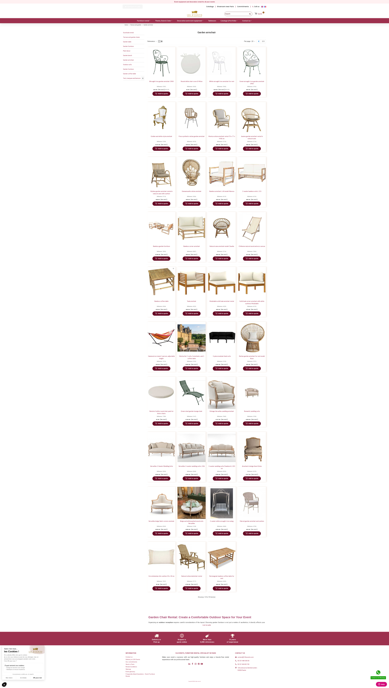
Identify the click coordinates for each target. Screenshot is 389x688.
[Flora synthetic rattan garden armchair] (191, 118)
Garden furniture (128, 46)
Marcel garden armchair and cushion (252, 521)
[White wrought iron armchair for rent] (222, 63)
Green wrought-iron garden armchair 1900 (251, 82)
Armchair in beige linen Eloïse (252, 466)
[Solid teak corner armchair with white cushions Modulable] (252, 283)
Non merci (9, 678)
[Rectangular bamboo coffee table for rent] (222, 558)
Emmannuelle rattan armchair (191, 191)
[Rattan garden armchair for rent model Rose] (252, 338)
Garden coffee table (129, 74)
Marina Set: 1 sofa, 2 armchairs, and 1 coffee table (191, 357)
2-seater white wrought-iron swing (222, 521)
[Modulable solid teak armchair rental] (222, 283)
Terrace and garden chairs (131, 37)
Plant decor (126, 51)
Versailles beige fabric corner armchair (161, 521)
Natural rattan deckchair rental (191, 576)
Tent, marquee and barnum (132, 78)
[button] (133, 7)
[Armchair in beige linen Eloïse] (252, 448)
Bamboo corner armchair (191, 246)
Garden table (127, 42)
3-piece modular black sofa (222, 356)
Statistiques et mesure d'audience (15, 669)
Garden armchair (128, 60)
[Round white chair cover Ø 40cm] (191, 63)
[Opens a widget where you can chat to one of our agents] (381, 684)
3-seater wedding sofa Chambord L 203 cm (221, 467)
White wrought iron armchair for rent (221, 81)
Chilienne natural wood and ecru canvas (252, 246)
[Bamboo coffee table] (161, 283)
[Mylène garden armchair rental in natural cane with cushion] (161, 173)
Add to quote (163, 94)
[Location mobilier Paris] (194, 14)
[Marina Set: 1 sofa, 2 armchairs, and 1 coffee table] (191, 338)
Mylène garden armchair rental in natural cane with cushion (161, 192)
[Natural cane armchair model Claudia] (222, 228)
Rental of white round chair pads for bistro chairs (161, 412)
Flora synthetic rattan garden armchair (192, 136)
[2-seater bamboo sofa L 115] (252, 173)
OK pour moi (37, 678)
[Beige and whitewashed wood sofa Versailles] (191, 503)
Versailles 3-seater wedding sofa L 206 (191, 466)
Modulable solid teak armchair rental (221, 301)
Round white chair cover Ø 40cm (191, 81)
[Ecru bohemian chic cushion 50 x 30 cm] (161, 558)
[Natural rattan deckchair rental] (191, 558)
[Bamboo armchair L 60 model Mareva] (222, 173)
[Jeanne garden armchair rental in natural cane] (252, 118)
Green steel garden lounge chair (191, 411)
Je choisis (23, 678)
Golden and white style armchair (161, 136)
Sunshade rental (128, 32)
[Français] (265, 7)
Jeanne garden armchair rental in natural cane (252, 137)
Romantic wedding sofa (252, 411)
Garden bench (127, 55)
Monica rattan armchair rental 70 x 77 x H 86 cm (221, 137)
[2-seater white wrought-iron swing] (222, 503)
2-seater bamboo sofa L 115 (251, 191)
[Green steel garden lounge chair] (191, 393)
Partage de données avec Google (15, 667)
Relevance (151, 41)
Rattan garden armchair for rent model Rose (252, 357)
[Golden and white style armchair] (161, 118)
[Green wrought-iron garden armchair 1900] (252, 63)
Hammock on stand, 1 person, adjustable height (161, 357)
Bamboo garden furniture (161, 246)
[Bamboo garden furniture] (161, 228)
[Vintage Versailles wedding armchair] (222, 393)
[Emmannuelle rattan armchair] (191, 173)
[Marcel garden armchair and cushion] (252, 503)
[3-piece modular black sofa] (222, 338)
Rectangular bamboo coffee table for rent (221, 577)
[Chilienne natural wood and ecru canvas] (252, 228)
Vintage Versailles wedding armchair (221, 411)
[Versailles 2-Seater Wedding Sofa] (161, 448)
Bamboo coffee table (161, 301)
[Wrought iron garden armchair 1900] (161, 63)
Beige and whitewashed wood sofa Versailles (191, 522)
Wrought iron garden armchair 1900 (161, 81)
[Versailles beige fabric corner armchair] (161, 503)
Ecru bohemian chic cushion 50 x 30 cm (161, 576)
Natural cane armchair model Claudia (221, 246)
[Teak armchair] (191, 283)
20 (253, 41)
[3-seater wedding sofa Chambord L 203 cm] (222, 448)
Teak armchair (191, 301)
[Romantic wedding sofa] (252, 393)
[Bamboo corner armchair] (191, 228)
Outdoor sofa (127, 64)
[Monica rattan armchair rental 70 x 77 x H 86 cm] (222, 118)
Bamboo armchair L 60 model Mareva (221, 191)
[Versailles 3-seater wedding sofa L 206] (191, 448)
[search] (250, 14)
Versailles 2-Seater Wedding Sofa (161, 466)
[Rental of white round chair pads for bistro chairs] (161, 393)
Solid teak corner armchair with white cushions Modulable (251, 302)
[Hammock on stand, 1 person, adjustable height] (161, 338)
